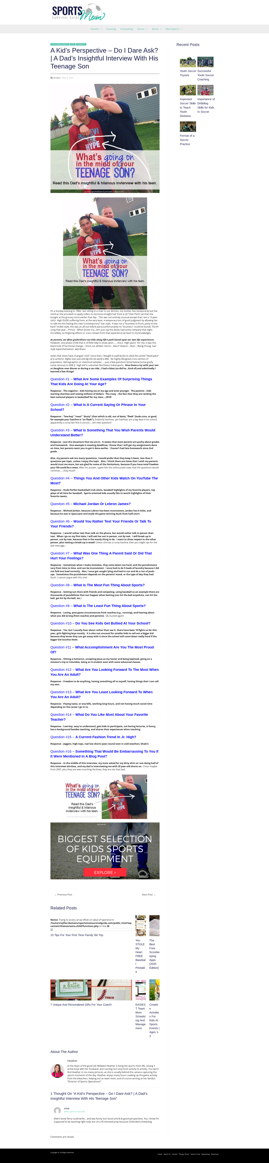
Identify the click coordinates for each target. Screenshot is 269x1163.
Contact (175, 1154)
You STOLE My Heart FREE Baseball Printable (140, 956)
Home (160, 1154)
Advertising (205, 1154)
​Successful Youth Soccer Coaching (205, 75)
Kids (72, 44)
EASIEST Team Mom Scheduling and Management (140, 1016)
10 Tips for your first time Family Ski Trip (76, 935)
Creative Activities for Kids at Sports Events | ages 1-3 (154, 1020)
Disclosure (215, 1154)
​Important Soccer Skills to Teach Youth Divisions (188, 107)
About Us (167, 1154)
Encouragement (59, 44)
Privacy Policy (184, 1154)
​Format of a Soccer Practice (187, 140)
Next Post (149, 894)
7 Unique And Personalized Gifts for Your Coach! (81, 1004)
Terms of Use (195, 1154)
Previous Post (63, 894)
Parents (81, 44)
